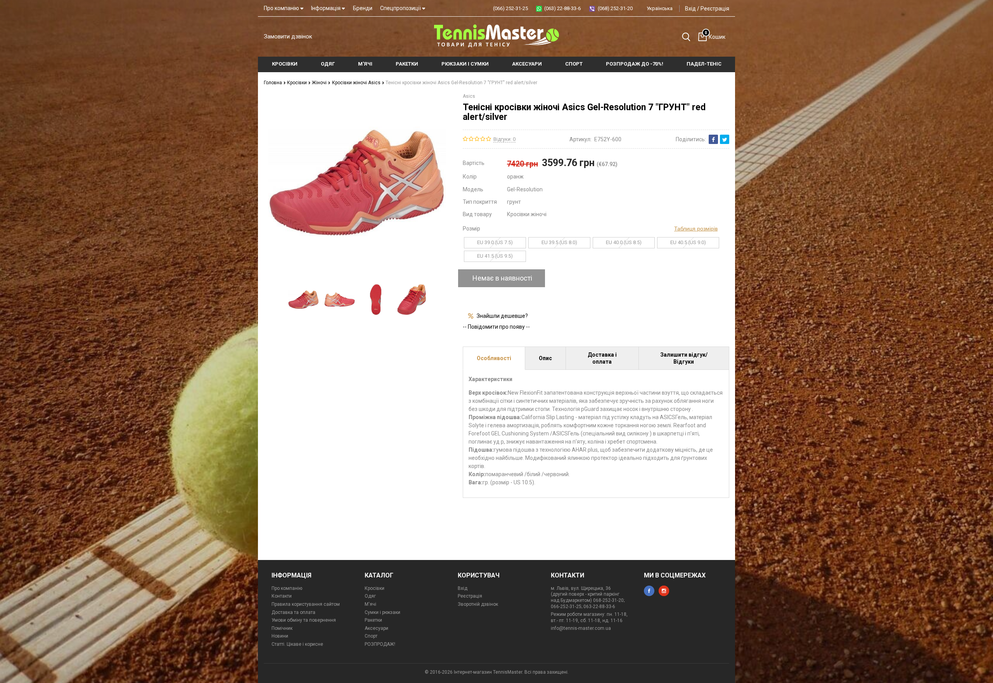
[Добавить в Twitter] (724, 139)
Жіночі (320, 82)
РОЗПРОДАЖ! (380, 644)
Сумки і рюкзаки (382, 612)
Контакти (282, 596)
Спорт (371, 636)
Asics (469, 96)
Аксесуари (376, 628)
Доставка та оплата (293, 612)
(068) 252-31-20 (615, 8)
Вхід (690, 8)
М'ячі (370, 604)
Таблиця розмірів (696, 228)
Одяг (370, 596)
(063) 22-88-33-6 (562, 8)
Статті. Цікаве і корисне (297, 644)
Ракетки (373, 620)
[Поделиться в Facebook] (713, 139)
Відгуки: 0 (504, 139)
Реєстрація (715, 8)
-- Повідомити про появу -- (496, 327)
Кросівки (297, 82)
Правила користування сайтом (306, 604)
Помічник (282, 628)
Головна (273, 82)
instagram (664, 591)
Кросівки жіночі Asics (357, 82)
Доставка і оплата (602, 358)
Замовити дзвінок (288, 36)
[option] (303, 300)
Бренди (362, 8)
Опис (545, 358)
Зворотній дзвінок (478, 604)
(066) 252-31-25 (510, 8)
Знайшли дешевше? (502, 316)
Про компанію (282, 8)
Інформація (326, 8)
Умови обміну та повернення (304, 620)
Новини (280, 636)
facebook (649, 591)
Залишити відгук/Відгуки (684, 358)
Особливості (494, 358)
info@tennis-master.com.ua (581, 628)
